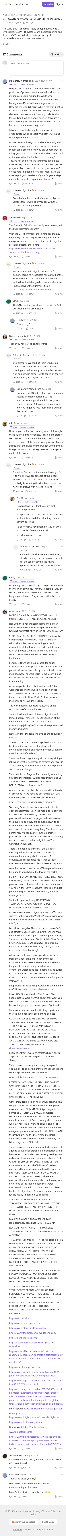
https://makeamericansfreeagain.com (43, 1408)
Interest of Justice (22, 190)
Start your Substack (24, 1521)
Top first (58, 54)
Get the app (48, 1521)
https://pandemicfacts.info (23, 1337)
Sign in (59, 4)
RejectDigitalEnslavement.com (38, 989)
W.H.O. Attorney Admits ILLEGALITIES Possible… (32, 18)
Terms (45, 1511)
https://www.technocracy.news (25, 1422)
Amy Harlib (15, 611)
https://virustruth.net (20, 1318)
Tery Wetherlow (17, 1455)
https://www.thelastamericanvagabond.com (32, 1332)
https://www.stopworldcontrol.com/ (28, 1327)
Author (17, 194)
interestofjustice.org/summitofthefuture (34, 289)
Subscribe (48, 4)
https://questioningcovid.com (25, 1367)
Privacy (37, 1511)
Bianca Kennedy (17, 335)
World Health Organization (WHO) (23, 15)
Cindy (16, 300)
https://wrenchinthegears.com (25, 1322)
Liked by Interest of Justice (23, 84)
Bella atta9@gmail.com (21, 80)
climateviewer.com (19, 1047)
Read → (6, 44)
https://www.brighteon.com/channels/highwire (34, 1417)
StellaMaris (15, 217)
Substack (17, 1529)
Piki (11, 423)
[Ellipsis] (62, 80)
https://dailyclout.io (33, 1426)
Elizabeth (21, 319)
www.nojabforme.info (20, 1431)
